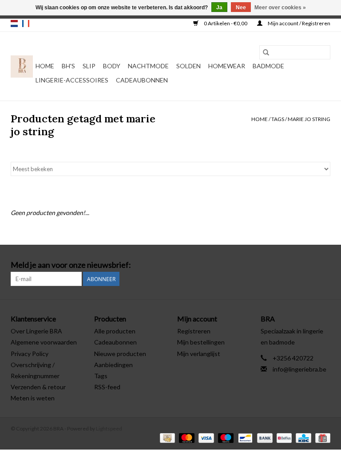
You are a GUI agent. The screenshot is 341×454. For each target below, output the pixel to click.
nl (14, 23)
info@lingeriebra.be (299, 369)
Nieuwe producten (120, 353)
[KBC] (302, 437)
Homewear (226, 66)
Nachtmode (148, 66)
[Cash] (166, 437)
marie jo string (309, 119)
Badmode (268, 66)
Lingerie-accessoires (72, 80)
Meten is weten (33, 398)
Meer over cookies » (280, 7)
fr (25, 23)
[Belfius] (283, 437)
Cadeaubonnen (142, 80)
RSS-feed (107, 387)
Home (45, 66)
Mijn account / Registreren (298, 23)
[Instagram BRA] (323, 265)
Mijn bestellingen (201, 342)
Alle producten (114, 331)
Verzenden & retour (38, 387)
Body (111, 66)
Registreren (193, 331)
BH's (68, 66)
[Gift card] (321, 437)
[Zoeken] (266, 52)
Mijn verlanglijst (198, 353)
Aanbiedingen (113, 364)
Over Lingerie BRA (36, 331)
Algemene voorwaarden (44, 342)
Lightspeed (109, 428)
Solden (188, 66)
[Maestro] (224, 437)
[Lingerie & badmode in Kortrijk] (22, 66)
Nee (241, 7)
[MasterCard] (185, 437)
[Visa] (205, 437)
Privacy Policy (29, 353)
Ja (219, 7)
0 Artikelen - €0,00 (225, 23)
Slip (89, 66)
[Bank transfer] (264, 437)
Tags (277, 119)
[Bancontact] (244, 437)
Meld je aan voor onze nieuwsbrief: (71, 265)
